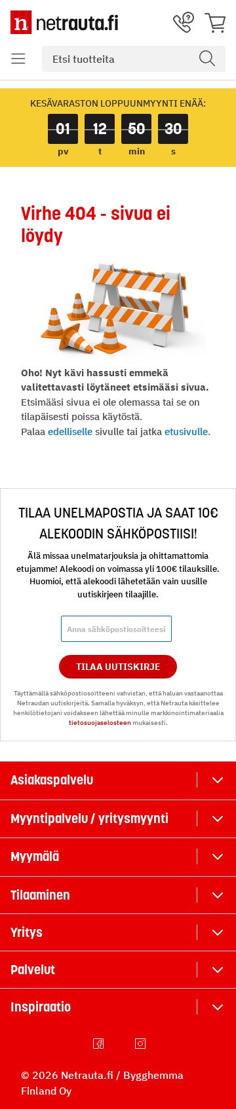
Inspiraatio (40, 1006)
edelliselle (70, 431)
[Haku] (207, 59)
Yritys (26, 932)
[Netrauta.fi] (64, 22)
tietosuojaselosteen (100, 722)
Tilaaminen (40, 895)
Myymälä (34, 856)
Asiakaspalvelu (51, 779)
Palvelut (32, 969)
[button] (18, 59)
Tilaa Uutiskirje (118, 667)
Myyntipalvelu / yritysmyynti (89, 818)
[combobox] (134, 59)
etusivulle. (187, 431)
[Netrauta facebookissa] (99, 1043)
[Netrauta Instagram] (141, 1043)
